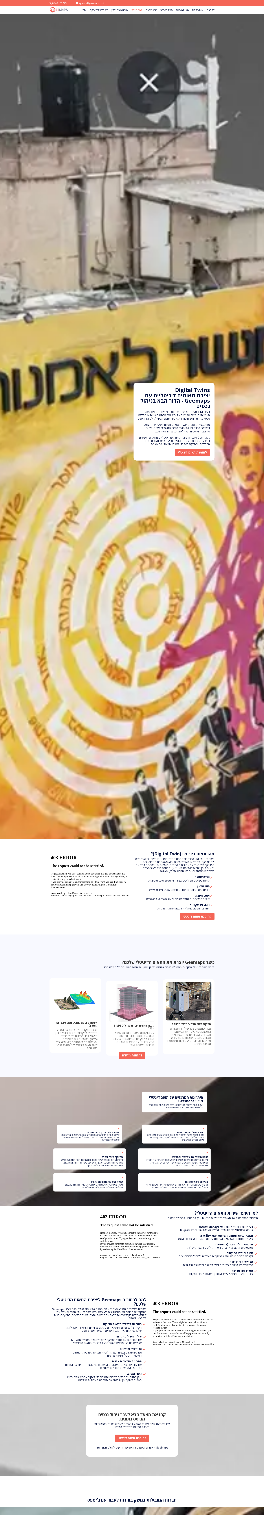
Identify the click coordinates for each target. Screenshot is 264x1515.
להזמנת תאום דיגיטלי (192, 452)
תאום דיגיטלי (136, 10)
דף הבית (211, 10)
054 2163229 (59, 3)
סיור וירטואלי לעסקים (99, 10)
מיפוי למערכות (182, 10)
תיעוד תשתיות (166, 10)
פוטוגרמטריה (151, 10)
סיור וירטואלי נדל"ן (120, 10)
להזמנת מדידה (132, 1055)
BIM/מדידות (197, 10)
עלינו (84, 10)
